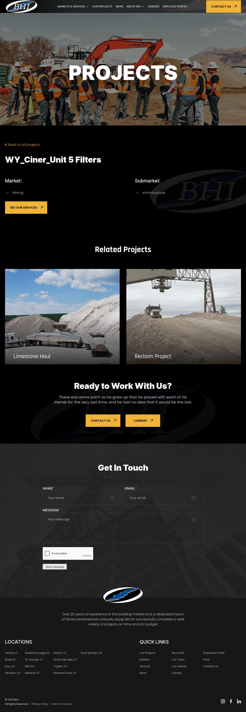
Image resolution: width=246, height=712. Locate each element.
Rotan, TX (60, 653)
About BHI (134, 6)
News (119, 6)
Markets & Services (71, 6)
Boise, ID (10, 659)
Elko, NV (29, 666)
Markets (145, 659)
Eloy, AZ (10, 666)
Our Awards (179, 666)
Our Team (178, 659)
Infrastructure (153, 192)
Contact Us (221, 6)
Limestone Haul (31, 356)
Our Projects (102, 6)
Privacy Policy (40, 704)
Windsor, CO (13, 673)
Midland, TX (32, 673)
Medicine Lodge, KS (37, 653)
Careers (153, 6)
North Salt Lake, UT (65, 659)
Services (145, 666)
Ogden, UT (60, 666)
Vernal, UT (11, 653)
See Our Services (23, 207)
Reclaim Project (153, 356)
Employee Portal (175, 6)
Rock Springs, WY (91, 653)
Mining (18, 192)
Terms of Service (61, 704)
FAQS (206, 659)
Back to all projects (23, 144)
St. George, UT (34, 659)
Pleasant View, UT (65, 673)
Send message (55, 566)
